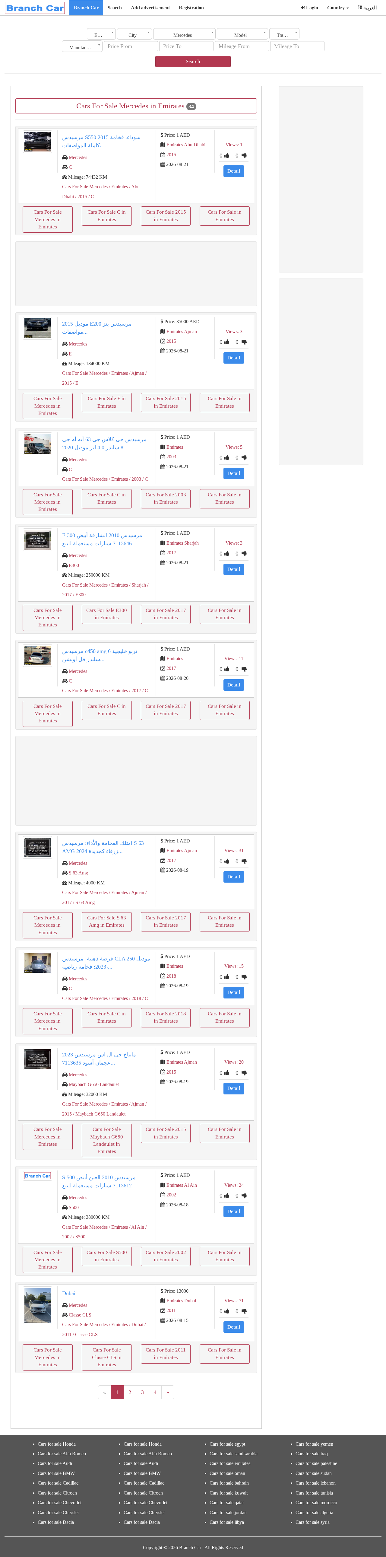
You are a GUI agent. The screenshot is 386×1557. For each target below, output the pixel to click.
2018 (171, 976)
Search (115, 7)
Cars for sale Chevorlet (59, 1502)
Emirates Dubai (181, 1300)
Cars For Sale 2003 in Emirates (166, 498)
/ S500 (78, 1236)
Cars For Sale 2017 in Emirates (166, 613)
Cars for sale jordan (228, 1512)
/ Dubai (135, 1324)
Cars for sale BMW (56, 1473)
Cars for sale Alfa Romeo (62, 1453)
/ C (90, 196)
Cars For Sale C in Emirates (106, 215)
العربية (369, 7)
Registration (191, 7)
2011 (171, 1310)
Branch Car (86, 7)
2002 (171, 1194)
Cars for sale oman (227, 1473)
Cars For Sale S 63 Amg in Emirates (106, 921)
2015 (171, 154)
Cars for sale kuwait (229, 1492)
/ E (75, 383)
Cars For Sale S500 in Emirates (107, 1256)
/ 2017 (134, 690)
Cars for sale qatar (227, 1502)
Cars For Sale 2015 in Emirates (166, 215)
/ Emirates (118, 186)
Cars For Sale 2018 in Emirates (166, 1017)
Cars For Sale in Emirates (225, 215)
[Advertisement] (136, 274)
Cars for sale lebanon (316, 1482)
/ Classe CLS (84, 1334)
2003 (171, 456)
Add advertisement (150, 7)
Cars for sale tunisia (314, 1492)
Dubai (68, 1293)
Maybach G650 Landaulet (94, 1084)
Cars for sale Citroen (57, 1492)
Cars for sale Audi (55, 1463)
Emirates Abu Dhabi (185, 144)
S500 (74, 1207)
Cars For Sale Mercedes (85, 186)
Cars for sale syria (313, 1522)
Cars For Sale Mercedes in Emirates (47, 219)
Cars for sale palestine (316, 1463)
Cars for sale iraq (312, 1453)
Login (311, 7)
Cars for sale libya (227, 1522)
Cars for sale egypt (227, 1444)
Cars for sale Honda (57, 1444)
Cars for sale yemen (314, 1444)
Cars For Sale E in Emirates (107, 402)
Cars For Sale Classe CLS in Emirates (107, 1357)
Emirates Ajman (181, 331)
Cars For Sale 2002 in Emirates (166, 1256)
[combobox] (101, 34)
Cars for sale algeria (314, 1512)
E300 (74, 565)
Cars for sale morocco (316, 1502)
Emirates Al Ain (181, 1185)
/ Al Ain (136, 1227)
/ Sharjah (137, 584)
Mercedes (78, 157)
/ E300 (79, 594)
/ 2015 (80, 196)
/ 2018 (134, 998)
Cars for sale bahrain (229, 1482)
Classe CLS (80, 1314)
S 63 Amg (78, 872)
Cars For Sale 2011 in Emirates (166, 1353)
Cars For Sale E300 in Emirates (106, 613)
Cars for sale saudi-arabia (234, 1453)
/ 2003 (134, 479)
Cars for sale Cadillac (58, 1482)
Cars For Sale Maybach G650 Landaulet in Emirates (106, 1140)
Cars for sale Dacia (56, 1522)
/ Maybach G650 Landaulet (98, 1113)
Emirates (174, 447)
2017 (171, 552)
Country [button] (336, 7)
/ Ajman (136, 373)
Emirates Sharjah (182, 543)
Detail (233, 171)
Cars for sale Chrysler (58, 1512)
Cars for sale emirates (230, 1463)
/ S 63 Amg (83, 902)
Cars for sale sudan (314, 1473)
